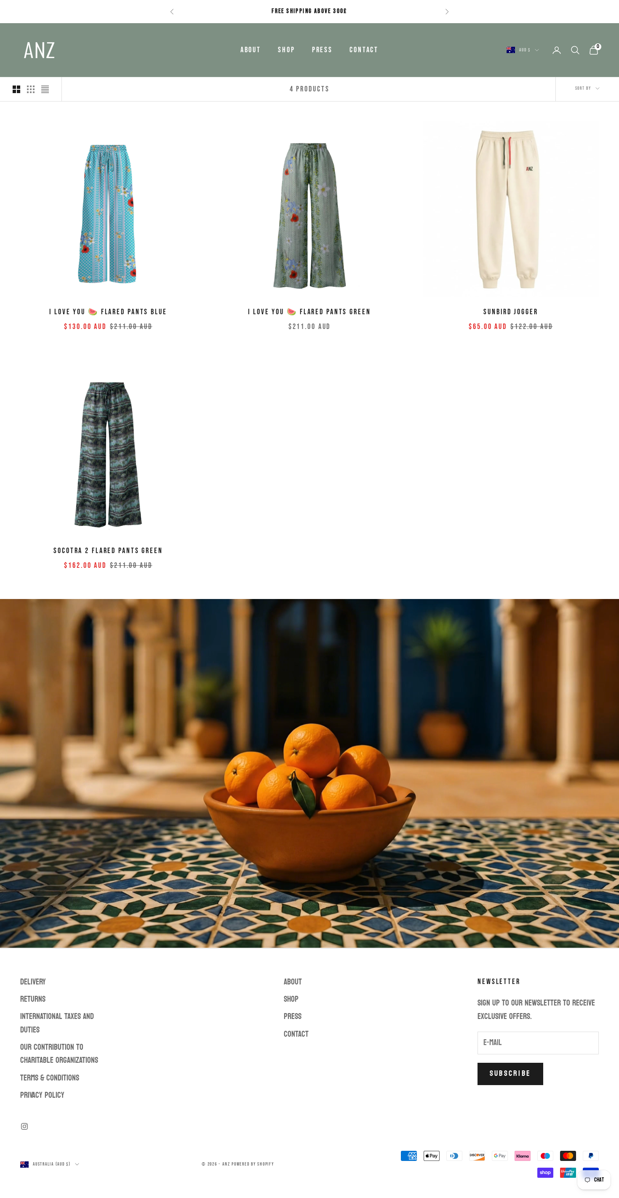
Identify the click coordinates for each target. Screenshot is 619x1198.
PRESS (322, 49)
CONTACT (364, 49)
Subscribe (510, 1073)
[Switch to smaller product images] (31, 89)
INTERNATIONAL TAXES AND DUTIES (57, 1023)
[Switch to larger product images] (16, 89)
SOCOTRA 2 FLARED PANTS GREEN (108, 550)
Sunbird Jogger (510, 312)
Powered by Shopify (253, 1164)
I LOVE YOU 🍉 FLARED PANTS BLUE (108, 312)
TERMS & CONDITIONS (49, 1078)
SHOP (286, 49)
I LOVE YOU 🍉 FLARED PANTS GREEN (309, 312)
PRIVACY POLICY (42, 1095)
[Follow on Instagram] (24, 1126)
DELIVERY (33, 982)
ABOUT (250, 49)
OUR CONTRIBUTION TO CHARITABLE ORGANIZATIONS (59, 1053)
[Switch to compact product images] (45, 89)
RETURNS (32, 999)
